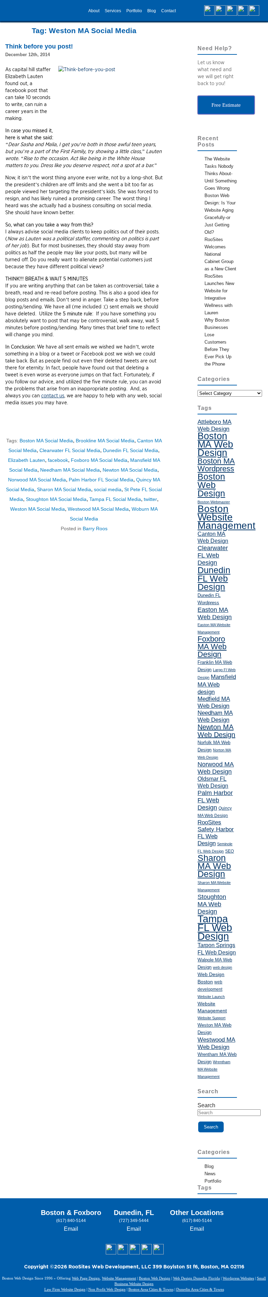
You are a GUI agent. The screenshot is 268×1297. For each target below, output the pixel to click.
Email (71, 1229)
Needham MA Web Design (215, 716)
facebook (58, 460)
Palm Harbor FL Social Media (101, 479)
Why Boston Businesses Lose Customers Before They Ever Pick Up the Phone (217, 342)
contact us (52, 395)
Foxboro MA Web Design (212, 647)
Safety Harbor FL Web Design (216, 836)
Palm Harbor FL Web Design (215, 800)
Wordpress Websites (238, 1278)
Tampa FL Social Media (115, 499)
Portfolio (134, 10)
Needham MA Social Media (70, 470)
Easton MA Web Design (215, 613)
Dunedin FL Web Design (214, 578)
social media (107, 489)
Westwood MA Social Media (98, 509)
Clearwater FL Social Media (69, 450)
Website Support (211, 1018)
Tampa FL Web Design (215, 927)
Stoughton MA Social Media (56, 499)
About (93, 10)
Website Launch (211, 997)
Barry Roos (95, 528)
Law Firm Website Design (64, 1289)
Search (206, 1105)
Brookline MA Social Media (105, 440)
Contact (168, 10)
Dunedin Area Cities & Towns (200, 1289)
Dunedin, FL (134, 1212)
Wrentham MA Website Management (214, 1069)
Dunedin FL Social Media (130, 450)
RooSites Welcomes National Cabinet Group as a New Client (220, 254)
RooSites (209, 822)
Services (113, 10)
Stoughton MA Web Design (212, 904)
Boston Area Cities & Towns (150, 1289)
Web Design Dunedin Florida (196, 1278)
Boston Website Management (226, 517)
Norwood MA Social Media (37, 479)
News (210, 1173)
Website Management (119, 1278)
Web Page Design (86, 1278)
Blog (151, 10)
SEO (229, 851)
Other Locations (197, 1212)
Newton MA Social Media (130, 470)
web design (222, 967)
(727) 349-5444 (134, 1220)
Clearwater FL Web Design (213, 555)
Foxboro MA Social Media (99, 460)
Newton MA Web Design (216, 731)
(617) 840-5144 (71, 1220)
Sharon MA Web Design (214, 866)
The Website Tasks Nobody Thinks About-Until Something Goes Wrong (220, 173)
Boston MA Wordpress (216, 465)
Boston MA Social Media (46, 440)
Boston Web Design (211, 485)
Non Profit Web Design (107, 1289)
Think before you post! (39, 46)
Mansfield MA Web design (217, 684)
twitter (150, 499)
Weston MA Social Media (37, 509)
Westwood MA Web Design (216, 1043)
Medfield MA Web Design (214, 702)
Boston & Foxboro (71, 1212)
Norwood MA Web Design (216, 768)
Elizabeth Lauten (26, 460)
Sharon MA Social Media (64, 489)
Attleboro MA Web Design (214, 425)
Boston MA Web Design (215, 444)
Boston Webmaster (214, 502)
